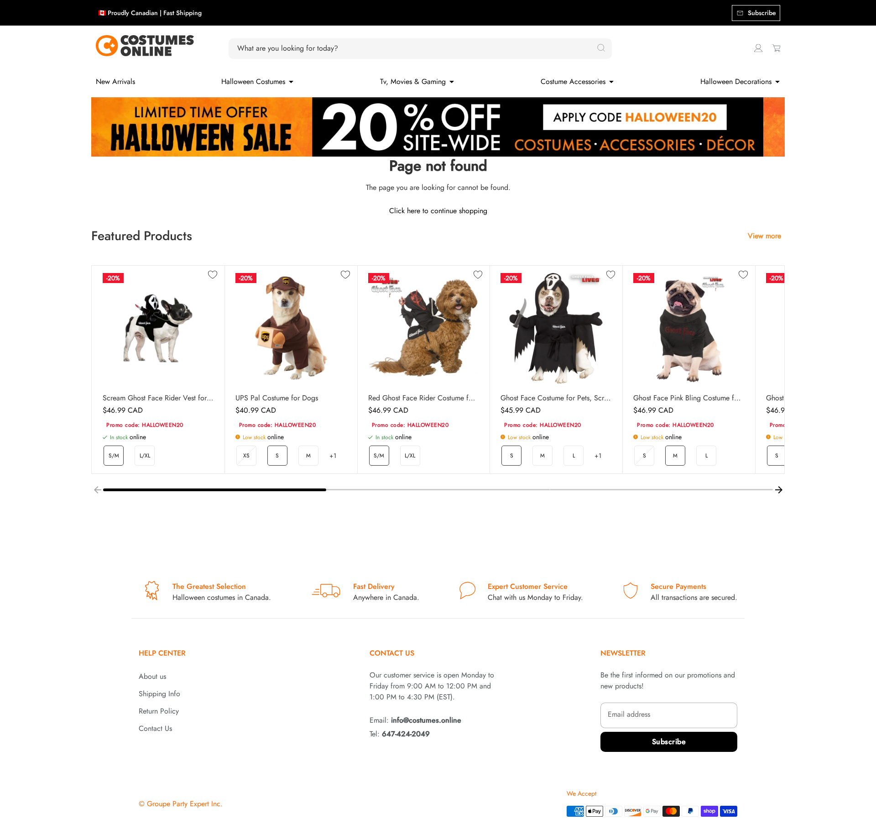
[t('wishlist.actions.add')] (212, 275)
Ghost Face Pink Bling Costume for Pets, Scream (688, 398)
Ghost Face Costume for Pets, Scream (556, 398)
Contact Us (155, 728)
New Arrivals (115, 81)
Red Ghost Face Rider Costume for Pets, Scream (423, 398)
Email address (629, 714)
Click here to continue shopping (438, 210)
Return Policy (159, 711)
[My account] (758, 48)
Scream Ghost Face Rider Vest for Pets (158, 398)
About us (152, 676)
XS (246, 456)
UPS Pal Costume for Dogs (276, 398)
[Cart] (776, 48)
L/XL (145, 456)
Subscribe (669, 741)
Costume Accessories (573, 81)
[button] (214, 489)
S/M (114, 456)
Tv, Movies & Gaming (413, 81)
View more (764, 236)
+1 (332, 455)
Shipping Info (159, 693)
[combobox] (415, 48)
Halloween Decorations (736, 81)
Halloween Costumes (253, 81)
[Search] (601, 48)
